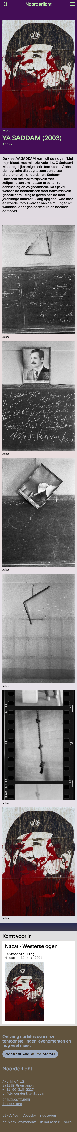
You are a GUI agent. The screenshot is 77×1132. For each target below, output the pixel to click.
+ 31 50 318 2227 (18, 1089)
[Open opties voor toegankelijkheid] (5, 4)
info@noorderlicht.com (23, 1093)
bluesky (29, 1115)
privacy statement (19, 1122)
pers (68, 1122)
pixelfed (10, 1115)
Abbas (7, 144)
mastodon (48, 1115)
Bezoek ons (12, 1104)
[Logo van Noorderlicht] (38, 4)
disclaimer (50, 1122)
